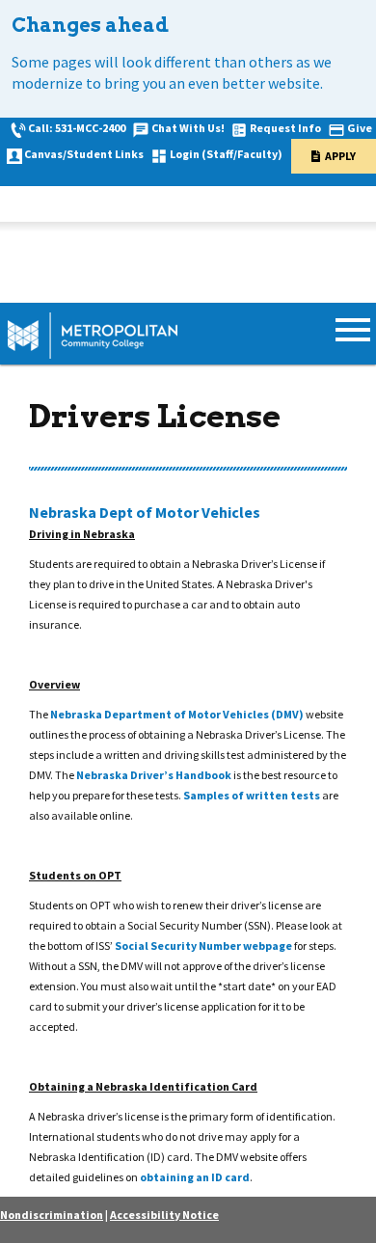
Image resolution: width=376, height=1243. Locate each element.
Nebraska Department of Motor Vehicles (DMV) (177, 714)
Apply (340, 156)
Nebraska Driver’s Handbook (153, 775)
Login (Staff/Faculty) (226, 154)
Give (359, 128)
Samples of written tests (251, 795)
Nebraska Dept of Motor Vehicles (144, 512)
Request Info (285, 128)
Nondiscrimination (51, 1214)
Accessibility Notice (164, 1214)
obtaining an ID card (195, 1177)
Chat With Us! (188, 128)
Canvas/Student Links (84, 154)
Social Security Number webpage (203, 945)
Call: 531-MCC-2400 (76, 128)
